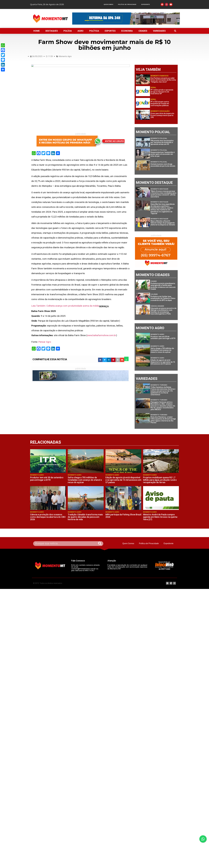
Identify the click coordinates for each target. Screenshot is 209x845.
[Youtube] (171, 4)
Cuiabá (154, 281)
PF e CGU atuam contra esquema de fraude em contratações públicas (160, 103)
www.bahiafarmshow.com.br (101, 335)
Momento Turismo (159, 385)
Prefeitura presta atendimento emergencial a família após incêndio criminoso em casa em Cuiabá (163, 286)
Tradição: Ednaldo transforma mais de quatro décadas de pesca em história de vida (85, 517)
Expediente (145, 4)
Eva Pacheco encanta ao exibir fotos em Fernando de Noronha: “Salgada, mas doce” (163, 80)
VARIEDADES (159, 31)
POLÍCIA (67, 31)
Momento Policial (159, 138)
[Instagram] (166, 4)
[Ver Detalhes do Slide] (81, 141)
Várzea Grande (157, 306)
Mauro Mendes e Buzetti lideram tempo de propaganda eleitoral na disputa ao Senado (163, 223)
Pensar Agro (44, 341)
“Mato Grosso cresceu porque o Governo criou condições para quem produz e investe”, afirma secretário (163, 194)
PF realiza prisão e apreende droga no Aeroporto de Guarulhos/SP (162, 92)
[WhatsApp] (2, 45)
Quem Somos (108, 4)
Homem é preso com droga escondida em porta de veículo (163, 165)
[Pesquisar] (100, 543)
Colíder (154, 294)
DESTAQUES (51, 31)
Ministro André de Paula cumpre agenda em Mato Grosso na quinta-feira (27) (160, 517)
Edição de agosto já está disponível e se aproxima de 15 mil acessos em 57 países (163, 362)
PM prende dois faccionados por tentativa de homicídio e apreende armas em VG (162, 142)
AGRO (80, 31)
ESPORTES (110, 31)
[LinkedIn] (2, 64)
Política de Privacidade (127, 4)
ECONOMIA (127, 31)
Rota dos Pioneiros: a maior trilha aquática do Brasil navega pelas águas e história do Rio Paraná (163, 420)
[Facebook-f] (162, 4)
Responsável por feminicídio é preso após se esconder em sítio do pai (163, 154)
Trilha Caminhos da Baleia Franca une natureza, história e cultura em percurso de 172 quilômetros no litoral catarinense (163, 391)
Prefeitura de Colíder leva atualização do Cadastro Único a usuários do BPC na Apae (163, 298)
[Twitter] (2, 55)
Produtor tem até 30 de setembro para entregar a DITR (163, 337)
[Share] (2, 69)
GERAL (153, 88)
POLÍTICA (94, 31)
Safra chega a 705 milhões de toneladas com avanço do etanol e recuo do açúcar (162, 350)
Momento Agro (65, 56)
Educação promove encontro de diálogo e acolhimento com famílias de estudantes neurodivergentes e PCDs (163, 311)
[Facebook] (2, 50)
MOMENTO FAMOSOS (159, 76)
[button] (175, 31)
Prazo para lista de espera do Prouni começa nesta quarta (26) (162, 115)
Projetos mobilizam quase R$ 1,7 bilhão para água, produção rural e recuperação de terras (160, 480)
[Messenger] (2, 59)
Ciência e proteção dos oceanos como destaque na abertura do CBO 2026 (48, 517)
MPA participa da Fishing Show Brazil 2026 (123, 515)
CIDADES (142, 31)
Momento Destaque (159, 189)
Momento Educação (160, 111)
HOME (36, 31)
